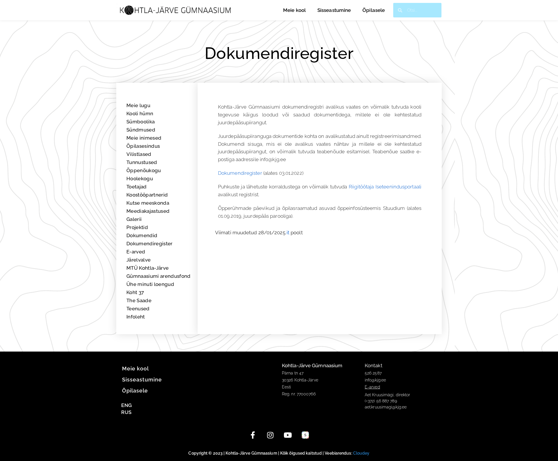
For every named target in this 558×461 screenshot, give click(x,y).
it (288, 232)
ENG (126, 405)
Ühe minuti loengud (150, 284)
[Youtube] (287, 435)
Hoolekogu (139, 178)
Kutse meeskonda (147, 203)
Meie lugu (138, 105)
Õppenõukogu (143, 170)
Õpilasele (373, 10)
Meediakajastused (147, 211)
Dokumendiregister (149, 243)
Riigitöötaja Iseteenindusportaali (385, 187)
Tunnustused (141, 162)
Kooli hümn (139, 113)
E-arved (135, 252)
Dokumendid (141, 235)
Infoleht (135, 317)
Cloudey (361, 453)
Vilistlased (138, 154)
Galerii (134, 219)
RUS (126, 412)
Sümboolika (140, 122)
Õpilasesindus (143, 146)
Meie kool (294, 10)
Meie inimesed (143, 138)
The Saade (138, 300)
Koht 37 (135, 292)
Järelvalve (138, 260)
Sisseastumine (334, 10)
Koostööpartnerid (147, 195)
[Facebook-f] (253, 435)
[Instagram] (270, 435)
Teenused (138, 308)
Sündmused (140, 130)
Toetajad (136, 187)
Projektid (137, 227)
